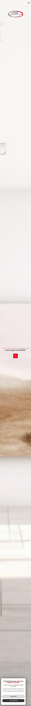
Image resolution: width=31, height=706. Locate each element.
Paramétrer (13, 696)
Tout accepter (13, 700)
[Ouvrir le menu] (29, 3)
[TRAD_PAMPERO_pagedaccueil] (15, 17)
